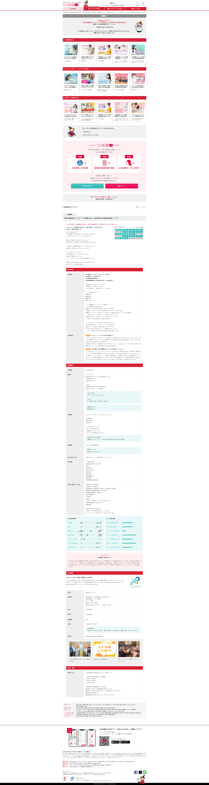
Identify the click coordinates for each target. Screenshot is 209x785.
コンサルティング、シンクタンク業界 (115, 711)
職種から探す (66, 761)
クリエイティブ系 (130, 704)
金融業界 (101, 709)
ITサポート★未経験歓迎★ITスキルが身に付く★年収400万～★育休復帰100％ (138, 86)
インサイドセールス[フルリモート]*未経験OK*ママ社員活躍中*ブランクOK (138, 115)
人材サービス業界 (94, 709)
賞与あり (94, 714)
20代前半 (86, 716)
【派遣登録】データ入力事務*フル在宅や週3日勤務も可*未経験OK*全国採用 (138, 57)
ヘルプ (102, 5)
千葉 (83, 763)
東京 (71, 763)
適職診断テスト (90, 766)
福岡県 (101, 707)
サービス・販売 (86, 761)
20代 (77, 716)
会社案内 (95, 774)
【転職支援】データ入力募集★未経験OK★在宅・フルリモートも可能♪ (104, 57)
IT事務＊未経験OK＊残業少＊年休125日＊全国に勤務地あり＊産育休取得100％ (104, 86)
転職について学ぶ (136, 8)
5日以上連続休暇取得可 (110, 714)
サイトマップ (107, 5)
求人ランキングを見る (94, 8)
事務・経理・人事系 (80, 704)
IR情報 (99, 774)
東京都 (77, 707)
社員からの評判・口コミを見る (91, 134)
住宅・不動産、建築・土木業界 (111, 709)
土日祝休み (127, 712)
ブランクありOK (100, 712)
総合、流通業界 (103, 711)
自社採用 (103, 774)
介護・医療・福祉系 (121, 704)
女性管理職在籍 (115, 712)
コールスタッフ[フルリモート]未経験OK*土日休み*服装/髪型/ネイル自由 (70, 115)
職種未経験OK (108, 712)
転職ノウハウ (66, 766)
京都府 (109, 707)
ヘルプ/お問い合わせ (107, 772)
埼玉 (80, 763)
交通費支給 (85, 714)
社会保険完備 (79, 714)
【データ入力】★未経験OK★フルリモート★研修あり (70, 57)
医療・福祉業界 (122, 709)
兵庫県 (105, 707)
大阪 (86, 763)
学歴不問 (122, 712)
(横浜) (76, 763)
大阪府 (81, 707)
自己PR (71, 766)
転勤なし (84, 712)
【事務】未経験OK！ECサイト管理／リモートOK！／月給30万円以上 (87, 57)
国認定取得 (108, 764)
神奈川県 (86, 707)
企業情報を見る (87, 131)
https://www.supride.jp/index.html (94, 636)
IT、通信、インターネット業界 (83, 709)
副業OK (80, 764)
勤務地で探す (66, 763)
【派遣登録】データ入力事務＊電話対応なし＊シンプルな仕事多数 (121, 57)
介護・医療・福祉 (130, 761)
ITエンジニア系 (112, 704)
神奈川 (73, 763)
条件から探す (66, 764)
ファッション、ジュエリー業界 (83, 711)
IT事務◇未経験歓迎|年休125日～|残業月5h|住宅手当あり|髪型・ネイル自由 (121, 86)
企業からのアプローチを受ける (115, 8)
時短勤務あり (138, 712)
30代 (90, 716)
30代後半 (99, 716)
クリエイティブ (94, 761)
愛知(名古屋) (90, 763)
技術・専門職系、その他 (81, 706)
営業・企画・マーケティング (76, 761)
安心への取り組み (73, 772)
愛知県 (97, 707)
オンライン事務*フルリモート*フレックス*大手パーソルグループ (87, 115)
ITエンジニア (122, 761)
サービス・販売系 (104, 704)
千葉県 (93, 707)
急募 (90, 714)
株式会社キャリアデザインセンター (75, 774)
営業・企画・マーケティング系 (93, 704)
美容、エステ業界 (95, 711)
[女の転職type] (65, 774)
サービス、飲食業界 (131, 709)
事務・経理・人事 (103, 761)
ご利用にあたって (66, 772)
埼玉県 (90, 707)
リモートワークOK (74, 764)
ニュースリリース (99, 772)
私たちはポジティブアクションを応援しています (102, 780)
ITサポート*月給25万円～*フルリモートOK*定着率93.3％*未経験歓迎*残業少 (71, 86)
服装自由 (133, 712)
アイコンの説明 (139, 227)
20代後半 (81, 716)
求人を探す (73, 8)
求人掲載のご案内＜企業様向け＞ (118, 5)
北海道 (113, 707)
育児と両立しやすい (91, 712)
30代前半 (94, 716)
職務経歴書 (83, 766)
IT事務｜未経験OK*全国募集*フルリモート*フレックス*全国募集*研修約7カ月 (87, 86)
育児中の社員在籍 (100, 714)
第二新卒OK (78, 712)
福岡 (95, 763)
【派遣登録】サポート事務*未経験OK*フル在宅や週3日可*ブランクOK (121, 115)
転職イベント (77, 766)
